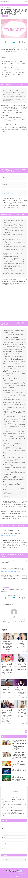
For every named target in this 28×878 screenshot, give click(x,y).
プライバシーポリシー (13, 873)
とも (14, 617)
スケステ (22, 589)
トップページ (5, 873)
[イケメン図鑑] (5, 2)
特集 (4, 831)
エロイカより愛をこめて (10, 589)
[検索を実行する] (26, 731)
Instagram (5, 843)
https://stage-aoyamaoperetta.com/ (8, 535)
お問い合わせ (6, 840)
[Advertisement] (14, 148)
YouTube (5, 846)
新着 (4, 828)
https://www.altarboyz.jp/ (6, 532)
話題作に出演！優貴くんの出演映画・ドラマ (13, 67)
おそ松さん (18, 589)
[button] (3, 42)
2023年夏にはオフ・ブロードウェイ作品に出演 (14, 72)
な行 (7, 16)
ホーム (5, 825)
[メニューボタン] (26, 2)
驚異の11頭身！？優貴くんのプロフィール (13, 61)
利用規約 (19, 873)
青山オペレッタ (4, 591)
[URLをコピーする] (24, 42)
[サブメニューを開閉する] (25, 834)
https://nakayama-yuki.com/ (8, 193)
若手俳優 (3, 16)
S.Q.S (3, 589)
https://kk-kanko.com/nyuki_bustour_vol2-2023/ (11, 571)
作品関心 (5, 837)
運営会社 (23, 873)
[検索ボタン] (22, 2)
